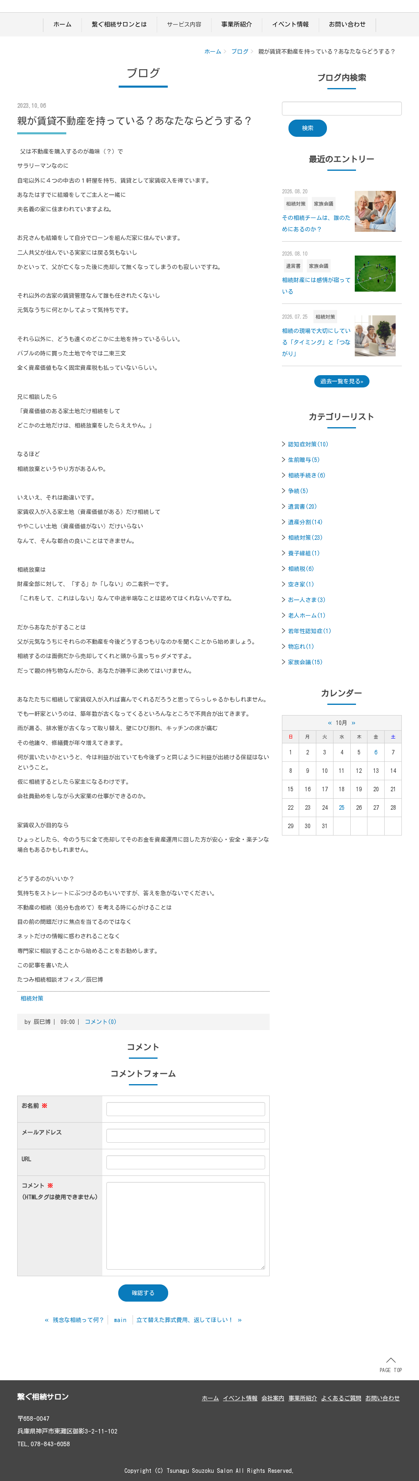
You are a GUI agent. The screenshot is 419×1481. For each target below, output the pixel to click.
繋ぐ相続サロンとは (119, 24)
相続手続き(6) (307, 475)
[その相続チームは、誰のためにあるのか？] (375, 211)
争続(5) (298, 491)
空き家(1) (301, 584)
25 (342, 808)
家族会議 (323, 203)
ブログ (239, 51)
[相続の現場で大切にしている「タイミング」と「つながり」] (375, 335)
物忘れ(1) (301, 647)
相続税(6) (301, 569)
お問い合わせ (347, 24)
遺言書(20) (303, 507)
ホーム (62, 24)
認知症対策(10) (308, 444)
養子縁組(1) (304, 553)
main (120, 1320)
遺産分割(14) (305, 522)
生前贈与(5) (304, 460)
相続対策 (31, 998)
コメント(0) (101, 1022)
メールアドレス (42, 1132)
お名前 (34, 1106)
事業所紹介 (236, 24)
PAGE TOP (391, 1370)
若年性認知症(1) (310, 631)
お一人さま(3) (307, 600)
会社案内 (272, 1398)
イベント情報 (290, 24)
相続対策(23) (305, 538)
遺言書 (293, 265)
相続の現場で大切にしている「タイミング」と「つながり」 (316, 342)
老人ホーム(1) (307, 615)
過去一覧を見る (340, 381)
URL (26, 1159)
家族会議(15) (305, 662)
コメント (60, 1191)
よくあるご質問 (341, 1398)
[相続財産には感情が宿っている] (375, 273)
